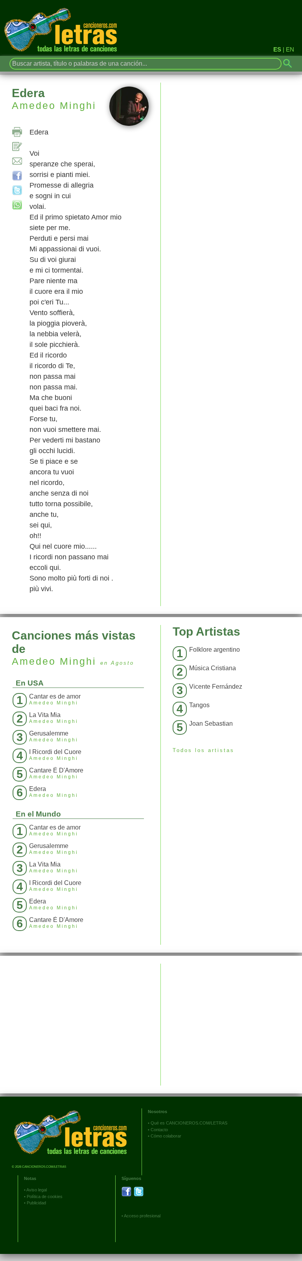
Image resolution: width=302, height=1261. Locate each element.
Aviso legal (36, 1189)
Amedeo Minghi (54, 105)
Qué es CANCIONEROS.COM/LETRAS (189, 1123)
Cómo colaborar (166, 1136)
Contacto (159, 1129)
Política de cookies (45, 1196)
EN (290, 49)
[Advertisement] (231, 1019)
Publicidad (36, 1202)
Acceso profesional (142, 1215)
